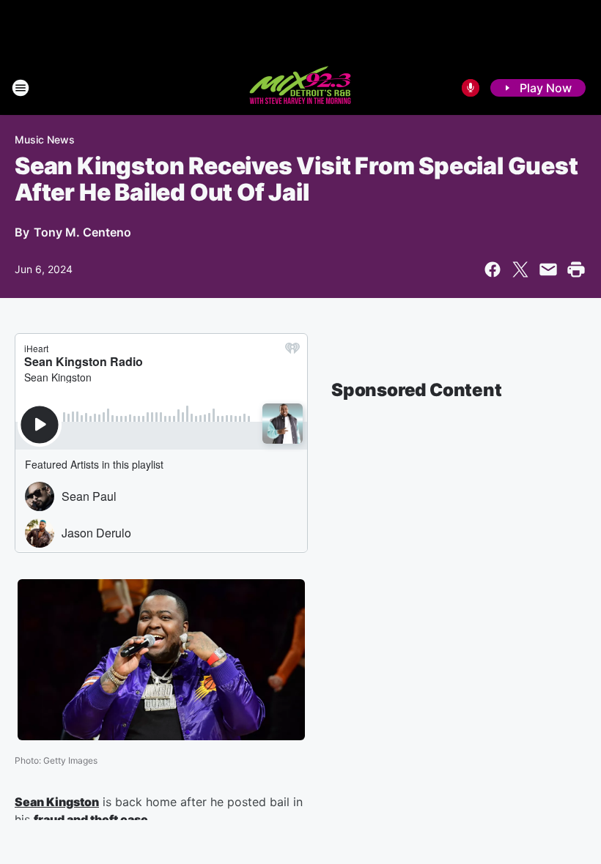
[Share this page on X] (520, 269)
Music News (45, 139)
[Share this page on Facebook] (492, 269)
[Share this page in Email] (548, 269)
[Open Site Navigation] (20, 88)
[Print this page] (576, 269)
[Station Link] (300, 87)
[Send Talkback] (470, 88)
